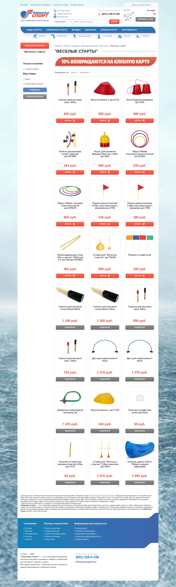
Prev (28, 36)
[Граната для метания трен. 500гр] (139, 294)
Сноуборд (107, 36)
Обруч (27, 79)
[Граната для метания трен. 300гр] (70, 87)
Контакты (28, 536)
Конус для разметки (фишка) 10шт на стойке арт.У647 (105, 153)
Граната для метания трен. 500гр (139, 307)
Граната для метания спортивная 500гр (70, 307)
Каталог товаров (71, 46)
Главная (58, 46)
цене (73, 72)
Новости (28, 539)
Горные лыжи (85, 36)
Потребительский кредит (85, 531)
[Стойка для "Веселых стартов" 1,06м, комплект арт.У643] (105, 449)
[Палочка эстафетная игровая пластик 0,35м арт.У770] (70, 449)
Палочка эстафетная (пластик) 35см (139, 411)
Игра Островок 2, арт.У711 (105, 100)
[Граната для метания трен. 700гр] (70, 346)
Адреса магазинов (64, 14)
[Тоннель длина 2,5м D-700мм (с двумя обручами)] (139, 449)
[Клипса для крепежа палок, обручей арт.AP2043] (70, 139)
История (28, 528)
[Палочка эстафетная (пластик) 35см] (139, 398)
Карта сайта (50, 539)
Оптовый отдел (63, 11)
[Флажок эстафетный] (139, 243)
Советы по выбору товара (55, 534)
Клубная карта (109, 30)
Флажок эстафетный (139, 255)
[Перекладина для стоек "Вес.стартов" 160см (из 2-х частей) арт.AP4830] (70, 243)
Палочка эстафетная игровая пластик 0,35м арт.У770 (70, 464)
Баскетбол (62, 36)
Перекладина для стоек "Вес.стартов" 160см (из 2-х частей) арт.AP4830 (70, 257)
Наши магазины (31, 534)
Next (148, 36)
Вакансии (90, 30)
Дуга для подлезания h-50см (105, 359)
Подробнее (70, 327)
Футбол (42, 36)
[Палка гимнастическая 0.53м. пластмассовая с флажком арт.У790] (105, 191)
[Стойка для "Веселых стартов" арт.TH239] (105, 243)
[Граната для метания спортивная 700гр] (105, 294)
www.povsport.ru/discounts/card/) (102, 496)
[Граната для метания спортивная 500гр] (70, 294)
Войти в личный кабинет (141, 5)
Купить (68, 121)
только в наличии (32, 69)
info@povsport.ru (86, 561)
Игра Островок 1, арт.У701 (105, 410)
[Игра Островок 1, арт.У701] (105, 398)
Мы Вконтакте (62, 17)
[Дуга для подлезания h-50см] (105, 346)
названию (84, 72)
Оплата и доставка (52, 528)
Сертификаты (129, 30)
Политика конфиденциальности (88, 536)
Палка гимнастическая (34, 84)
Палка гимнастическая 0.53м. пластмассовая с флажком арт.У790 (105, 205)
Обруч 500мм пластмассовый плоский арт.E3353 (139, 153)
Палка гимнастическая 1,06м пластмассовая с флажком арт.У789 (139, 205)
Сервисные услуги (56, 30)
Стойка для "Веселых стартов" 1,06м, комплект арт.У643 (105, 464)
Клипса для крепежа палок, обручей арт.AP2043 (70, 153)
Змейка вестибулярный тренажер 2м (70, 411)
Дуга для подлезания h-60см (140, 359)
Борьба (127, 36)
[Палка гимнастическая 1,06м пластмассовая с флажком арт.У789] (139, 191)
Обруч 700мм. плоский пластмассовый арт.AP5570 (70, 205)
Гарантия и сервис (61, 5)
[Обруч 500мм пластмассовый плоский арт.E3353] (139, 139)
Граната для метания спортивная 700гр (105, 307)
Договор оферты (82, 539)
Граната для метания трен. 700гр (70, 359)
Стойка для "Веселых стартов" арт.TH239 (105, 256)
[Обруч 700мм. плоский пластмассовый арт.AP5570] (70, 191)
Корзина (127, 10)
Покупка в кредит (77, 5)
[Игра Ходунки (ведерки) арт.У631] (139, 87)
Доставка (24, 5)
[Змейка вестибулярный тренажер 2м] (70, 398)
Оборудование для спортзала (94, 46)
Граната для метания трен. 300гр (70, 101)
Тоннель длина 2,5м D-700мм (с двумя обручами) (139, 464)
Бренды (76, 30)
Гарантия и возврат (53, 536)
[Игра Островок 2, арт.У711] (105, 87)
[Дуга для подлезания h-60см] (139, 346)
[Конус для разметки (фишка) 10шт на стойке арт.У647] (105, 139)
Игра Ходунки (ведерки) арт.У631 (140, 101)
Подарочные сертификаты (40, 5)
